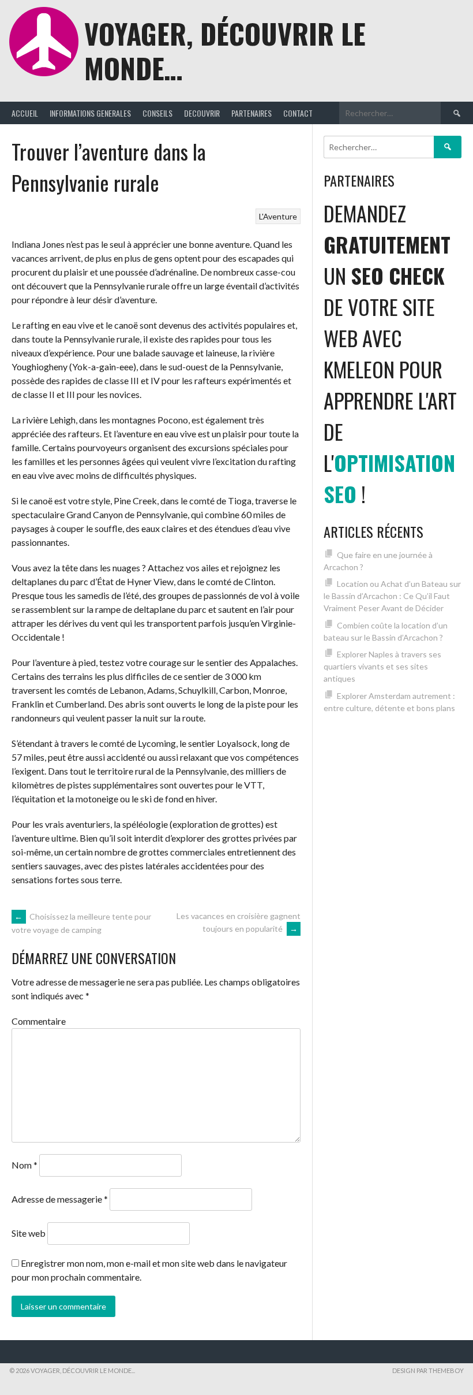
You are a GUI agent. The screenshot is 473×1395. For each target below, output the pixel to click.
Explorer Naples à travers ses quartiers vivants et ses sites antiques (382, 666)
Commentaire (39, 1020)
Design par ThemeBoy (428, 1370)
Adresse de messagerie (60, 1198)
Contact (298, 113)
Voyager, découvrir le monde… (225, 50)
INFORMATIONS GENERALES (90, 113)
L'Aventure (278, 216)
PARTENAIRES (251, 113)
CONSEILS (157, 113)
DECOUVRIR (202, 113)
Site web (29, 1232)
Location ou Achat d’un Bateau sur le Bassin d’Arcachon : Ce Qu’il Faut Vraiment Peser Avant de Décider (392, 596)
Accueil (25, 113)
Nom (24, 1164)
